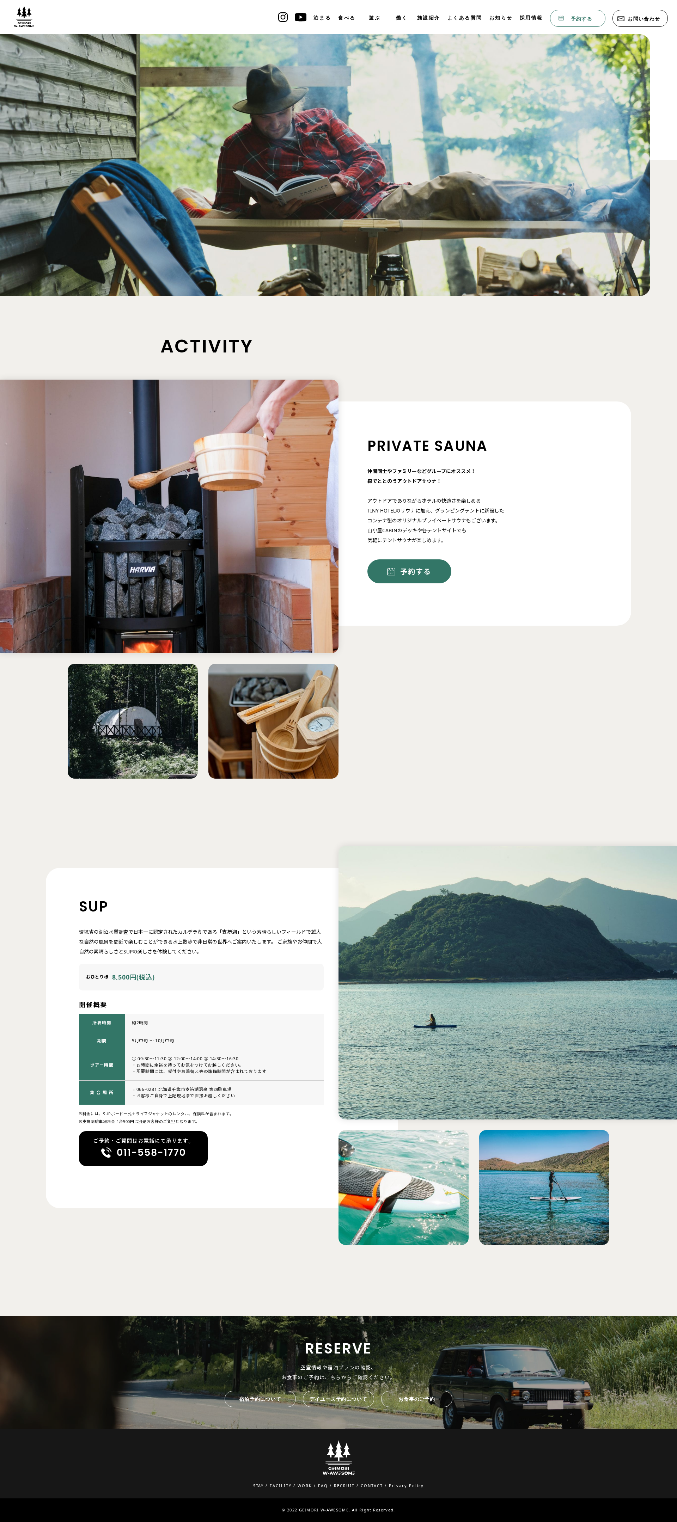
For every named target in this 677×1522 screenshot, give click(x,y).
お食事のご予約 (416, 1399)
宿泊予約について (260, 1399)
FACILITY (281, 1485)
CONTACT (372, 1485)
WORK (305, 1485)
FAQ (323, 1485)
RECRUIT (344, 1485)
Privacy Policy (406, 1485)
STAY (258, 1485)
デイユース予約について (338, 1399)
